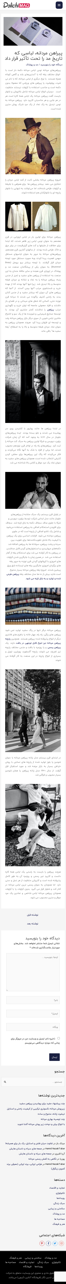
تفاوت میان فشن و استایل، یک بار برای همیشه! (29, 1143)
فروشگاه (27, 1266)
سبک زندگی (59, 1203)
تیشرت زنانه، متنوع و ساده (51, 1114)
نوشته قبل (32, 915)
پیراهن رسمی (54, 647)
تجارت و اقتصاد (57, 1188)
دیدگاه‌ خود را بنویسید (51, 65)
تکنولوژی (60, 1193)
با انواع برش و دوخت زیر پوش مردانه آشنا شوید (41, 1124)
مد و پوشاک (59, 1214)
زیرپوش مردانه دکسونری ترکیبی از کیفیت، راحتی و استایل (36, 1109)
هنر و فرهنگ (58, 1224)
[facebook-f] (49, 1243)
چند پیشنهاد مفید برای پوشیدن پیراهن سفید (42, 1103)
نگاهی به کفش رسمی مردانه (42, 1159)
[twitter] (55, 1243)
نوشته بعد (32, 923)
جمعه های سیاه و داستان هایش (25, 1148)
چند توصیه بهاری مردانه (53, 1119)
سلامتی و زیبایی (56, 1208)
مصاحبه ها (59, 1219)
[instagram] (62, 1243)
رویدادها (61, 1198)
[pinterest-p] (42, 1243)
